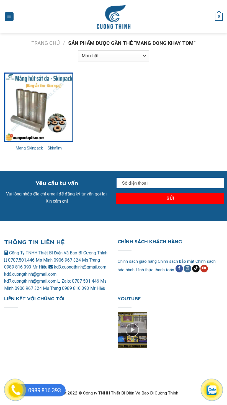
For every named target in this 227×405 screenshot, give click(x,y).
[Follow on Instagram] (187, 268)
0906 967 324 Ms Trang (77, 260)
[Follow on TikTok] (196, 268)
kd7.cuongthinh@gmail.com (30, 281)
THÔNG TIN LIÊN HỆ (34, 242)
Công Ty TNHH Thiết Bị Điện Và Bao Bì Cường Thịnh (57, 253)
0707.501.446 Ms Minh (30, 260)
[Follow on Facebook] (179, 268)
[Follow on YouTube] (204, 268)
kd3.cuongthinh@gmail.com (79, 267)
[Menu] (9, 16)
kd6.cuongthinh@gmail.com (30, 274)
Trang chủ (45, 43)
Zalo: (66, 281)
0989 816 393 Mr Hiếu (25, 267)
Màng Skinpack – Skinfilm (39, 148)
